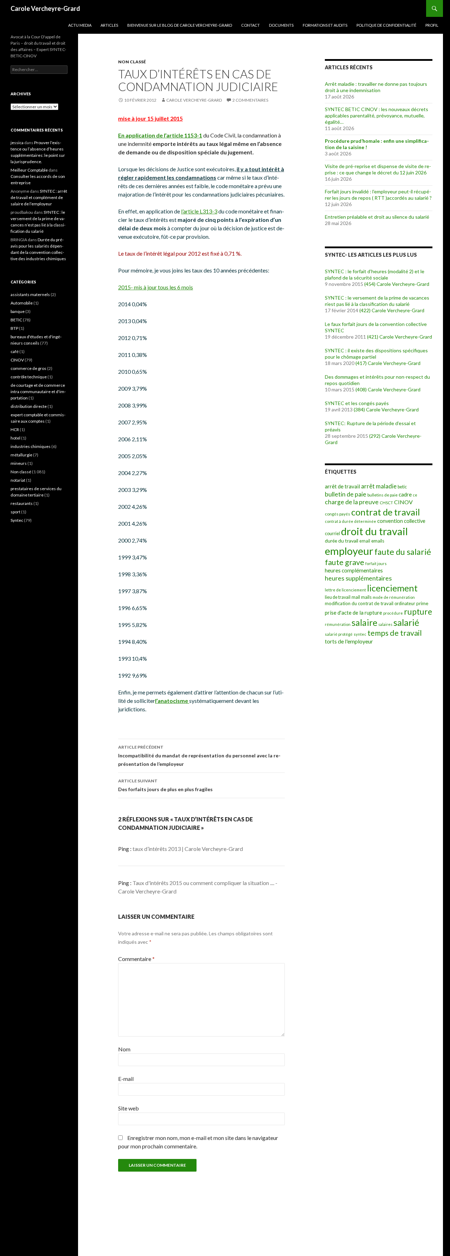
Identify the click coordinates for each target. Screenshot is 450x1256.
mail (356, 597)
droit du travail (374, 531)
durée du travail (341, 541)
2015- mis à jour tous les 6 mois (155, 287)
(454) (369, 284)
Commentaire (136, 958)
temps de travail (394, 632)
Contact (250, 25)
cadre (405, 494)
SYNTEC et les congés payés (357, 403)
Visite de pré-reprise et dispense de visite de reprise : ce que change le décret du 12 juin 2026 (378, 169)
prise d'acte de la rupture (353, 612)
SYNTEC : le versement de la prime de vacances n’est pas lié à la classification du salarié (377, 301)
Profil (431, 25)
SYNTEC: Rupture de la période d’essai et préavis (370, 426)
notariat (18, 480)
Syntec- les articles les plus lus (371, 255)
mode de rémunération (394, 597)
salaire (364, 622)
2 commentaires (250, 100)
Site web (128, 1108)
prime (422, 603)
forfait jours (376, 563)
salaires (385, 624)
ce (415, 495)
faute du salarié (402, 552)
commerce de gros (28, 368)
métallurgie (21, 454)
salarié (406, 622)
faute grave (344, 562)
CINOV (403, 502)
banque (18, 311)
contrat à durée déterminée (350, 521)
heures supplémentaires (358, 578)
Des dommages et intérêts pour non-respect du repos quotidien (377, 380)
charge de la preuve (352, 502)
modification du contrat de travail (359, 603)
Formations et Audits (325, 25)
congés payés (337, 513)
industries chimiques (31, 446)
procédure (393, 613)
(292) (374, 436)
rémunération (338, 624)
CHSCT (386, 502)
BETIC (16, 319)
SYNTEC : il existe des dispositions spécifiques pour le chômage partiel (376, 353)
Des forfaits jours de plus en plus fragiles (165, 785)
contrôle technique (29, 376)
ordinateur (404, 603)
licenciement (392, 588)
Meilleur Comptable (29, 170)
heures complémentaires (354, 570)
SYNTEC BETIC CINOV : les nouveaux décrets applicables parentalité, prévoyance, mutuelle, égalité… (376, 115)
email (364, 541)
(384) (359, 409)
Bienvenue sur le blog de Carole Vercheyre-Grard (179, 25)
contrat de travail (385, 512)
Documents (281, 25)
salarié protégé (339, 634)
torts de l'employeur (349, 641)
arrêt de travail (342, 486)
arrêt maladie (379, 486)
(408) (361, 389)
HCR (15, 429)
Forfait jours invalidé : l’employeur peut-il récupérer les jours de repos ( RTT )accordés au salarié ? (378, 194)
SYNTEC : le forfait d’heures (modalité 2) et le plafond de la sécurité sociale (374, 274)
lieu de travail (338, 597)
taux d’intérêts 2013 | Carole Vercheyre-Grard (188, 848)
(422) (365, 310)
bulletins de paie (382, 495)
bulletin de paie (345, 494)
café (15, 351)
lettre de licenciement (345, 590)
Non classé (132, 61)
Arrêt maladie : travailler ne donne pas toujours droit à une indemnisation (376, 87)
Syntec (17, 520)
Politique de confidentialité (386, 25)
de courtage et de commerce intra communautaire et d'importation (38, 391)
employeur (349, 551)
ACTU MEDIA (79, 25)
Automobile (22, 303)
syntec (360, 634)
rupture (418, 611)
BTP (14, 328)
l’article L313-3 (199, 211)
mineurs (19, 463)
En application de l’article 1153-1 (160, 135)
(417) (361, 363)
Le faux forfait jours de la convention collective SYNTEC (376, 327)
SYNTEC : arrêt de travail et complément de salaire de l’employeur (39, 197)
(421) (372, 337)
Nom (124, 1049)
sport (15, 511)
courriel (332, 533)
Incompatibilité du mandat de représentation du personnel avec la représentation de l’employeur (199, 755)
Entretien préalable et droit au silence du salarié (377, 217)
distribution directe (29, 406)
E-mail (126, 1078)
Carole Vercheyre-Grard (45, 8)
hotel (15, 438)
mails (366, 597)
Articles (109, 25)
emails (377, 541)
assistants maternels (30, 294)
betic (402, 486)
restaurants (22, 503)
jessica (17, 142)
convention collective (401, 521)
